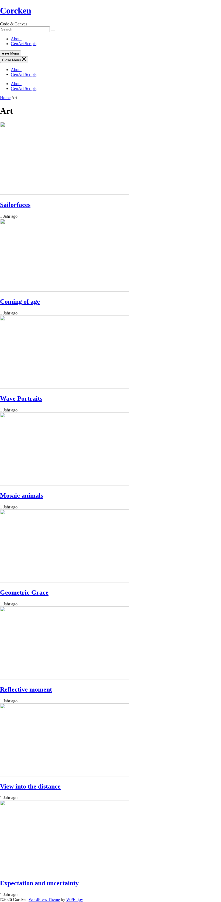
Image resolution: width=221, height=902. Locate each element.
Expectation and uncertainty (39, 883)
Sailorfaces (15, 204)
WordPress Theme (44, 899)
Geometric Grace (24, 592)
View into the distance (30, 786)
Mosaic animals (21, 495)
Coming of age (20, 301)
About (16, 38)
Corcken (15, 10)
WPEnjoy (74, 899)
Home (5, 97)
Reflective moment (26, 689)
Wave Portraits (21, 398)
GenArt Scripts (23, 43)
